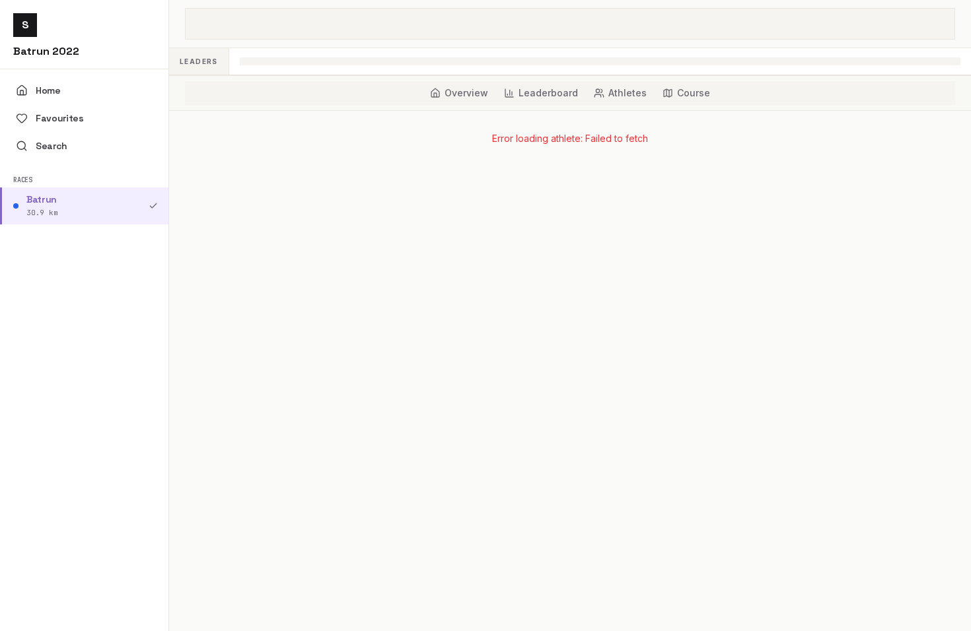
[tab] (459, 93)
